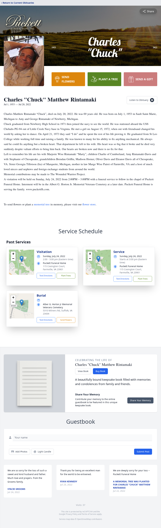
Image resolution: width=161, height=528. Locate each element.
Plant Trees (66, 275)
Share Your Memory (140, 400)
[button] (22, 259)
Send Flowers (66, 320)
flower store (89, 204)
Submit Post (143, 451)
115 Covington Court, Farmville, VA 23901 (54, 268)
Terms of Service (89, 514)
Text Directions (46, 275)
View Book (83, 371)
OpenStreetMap (84, 519)
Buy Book (100, 371)
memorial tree (42, 204)
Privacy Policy (72, 514)
